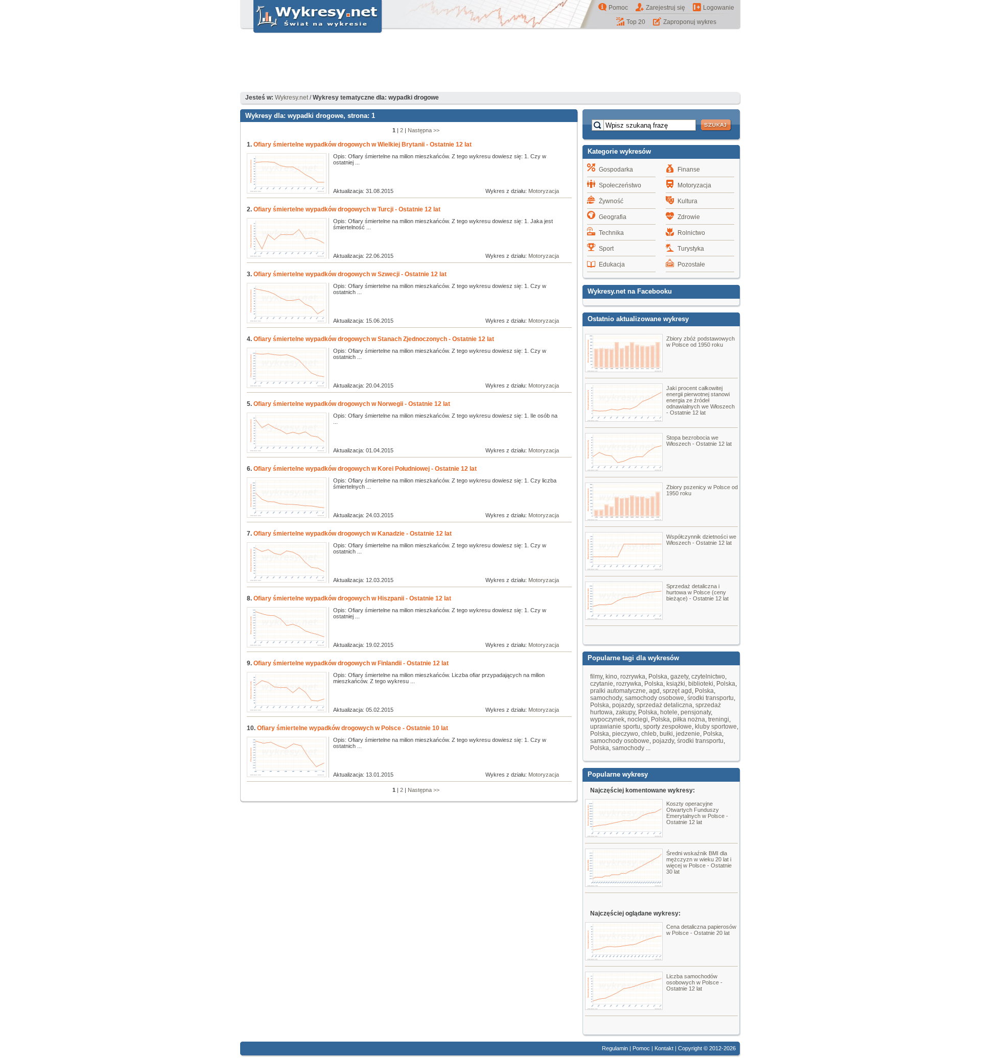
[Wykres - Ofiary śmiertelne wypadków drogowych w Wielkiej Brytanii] (286, 191)
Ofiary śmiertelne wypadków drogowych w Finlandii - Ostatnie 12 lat (351, 663)
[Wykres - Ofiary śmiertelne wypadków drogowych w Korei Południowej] (286, 516)
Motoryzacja (543, 191)
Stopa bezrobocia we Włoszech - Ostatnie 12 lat (699, 441)
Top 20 (635, 22)
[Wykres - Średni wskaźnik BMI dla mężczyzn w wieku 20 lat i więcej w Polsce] (624, 884)
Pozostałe (691, 264)
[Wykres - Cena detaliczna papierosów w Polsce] (624, 957)
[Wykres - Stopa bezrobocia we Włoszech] (624, 468)
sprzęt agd (677, 690)
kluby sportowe (716, 726)
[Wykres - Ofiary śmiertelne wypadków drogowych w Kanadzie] (286, 580)
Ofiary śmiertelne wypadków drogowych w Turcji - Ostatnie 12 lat (346, 209)
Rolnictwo (691, 232)
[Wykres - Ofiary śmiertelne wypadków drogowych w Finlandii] (286, 710)
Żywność (611, 201)
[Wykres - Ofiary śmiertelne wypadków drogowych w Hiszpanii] (286, 645)
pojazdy (623, 705)
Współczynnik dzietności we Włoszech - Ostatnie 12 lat (701, 540)
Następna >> (423, 130)
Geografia (612, 217)
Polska (657, 676)
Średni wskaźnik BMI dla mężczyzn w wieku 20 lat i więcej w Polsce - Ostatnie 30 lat (699, 862)
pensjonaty (696, 712)
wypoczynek (607, 719)
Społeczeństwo (620, 185)
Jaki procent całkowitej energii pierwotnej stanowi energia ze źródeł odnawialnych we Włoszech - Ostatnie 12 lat (700, 400)
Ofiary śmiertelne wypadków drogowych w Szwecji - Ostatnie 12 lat (350, 274)
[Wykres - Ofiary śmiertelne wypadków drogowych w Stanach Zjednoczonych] (286, 386)
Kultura (687, 201)
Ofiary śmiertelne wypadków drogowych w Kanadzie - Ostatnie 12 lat (352, 533)
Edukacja (612, 264)
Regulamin (615, 1048)
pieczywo (625, 733)
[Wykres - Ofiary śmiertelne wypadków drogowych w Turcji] (286, 256)
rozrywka (632, 676)
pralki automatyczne (618, 690)
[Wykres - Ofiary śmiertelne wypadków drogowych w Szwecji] (286, 321)
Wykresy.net (291, 97)
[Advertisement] (490, 64)
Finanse (689, 169)
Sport (606, 248)
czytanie (601, 683)
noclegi (637, 719)
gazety (679, 676)
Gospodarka (616, 169)
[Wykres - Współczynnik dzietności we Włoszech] (624, 567)
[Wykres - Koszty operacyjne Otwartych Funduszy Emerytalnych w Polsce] (624, 834)
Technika (611, 232)
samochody (606, 698)
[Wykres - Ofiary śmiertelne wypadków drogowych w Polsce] (286, 775)
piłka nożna (689, 719)
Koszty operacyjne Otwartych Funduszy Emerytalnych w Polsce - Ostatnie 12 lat (697, 813)
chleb (649, 733)
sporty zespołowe (667, 726)
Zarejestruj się (665, 7)
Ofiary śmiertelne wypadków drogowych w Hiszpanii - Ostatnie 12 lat (352, 598)
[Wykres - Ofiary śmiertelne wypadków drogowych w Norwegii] (286, 451)
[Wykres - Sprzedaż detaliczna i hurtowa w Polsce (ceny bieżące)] (624, 617)
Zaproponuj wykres (689, 22)
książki (675, 683)
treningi (718, 719)
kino (611, 676)
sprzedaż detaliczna (664, 705)
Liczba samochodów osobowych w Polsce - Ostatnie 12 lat (694, 982)
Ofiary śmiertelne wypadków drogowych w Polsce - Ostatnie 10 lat (352, 728)
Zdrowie (689, 217)
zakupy (625, 712)
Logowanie (718, 7)
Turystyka (691, 248)
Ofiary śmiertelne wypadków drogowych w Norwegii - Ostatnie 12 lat (351, 403)
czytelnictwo (708, 676)
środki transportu (710, 698)
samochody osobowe (654, 698)
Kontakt (664, 1048)
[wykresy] (311, 33)
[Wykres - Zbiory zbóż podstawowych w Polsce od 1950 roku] (624, 369)
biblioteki (700, 683)
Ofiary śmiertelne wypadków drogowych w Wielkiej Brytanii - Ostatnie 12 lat (362, 144)
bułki (666, 733)
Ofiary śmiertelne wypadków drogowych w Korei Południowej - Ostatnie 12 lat (365, 468)
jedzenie (688, 733)
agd (654, 690)
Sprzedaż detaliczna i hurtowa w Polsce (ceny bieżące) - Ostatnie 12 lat (697, 592)
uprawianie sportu (615, 726)
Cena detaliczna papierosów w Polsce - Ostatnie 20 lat (701, 930)
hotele (669, 712)
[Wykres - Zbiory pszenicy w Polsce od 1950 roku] (624, 518)
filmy (596, 676)
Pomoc (618, 7)
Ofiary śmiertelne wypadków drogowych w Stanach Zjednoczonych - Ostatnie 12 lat (373, 339)
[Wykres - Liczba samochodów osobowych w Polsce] (624, 1007)
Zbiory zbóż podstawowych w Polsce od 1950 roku (700, 341)
